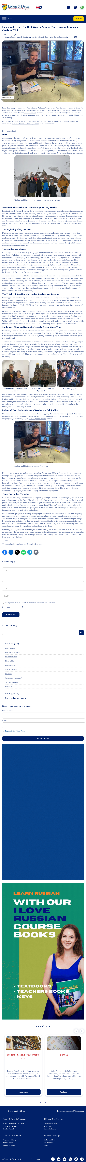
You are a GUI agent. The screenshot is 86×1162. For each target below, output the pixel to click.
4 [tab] (46, 1103)
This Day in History (11, 682)
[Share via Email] (36, 552)
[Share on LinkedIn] (11, 552)
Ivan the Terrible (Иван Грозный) (25, 124)
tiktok (76, 1159)
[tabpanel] (23, 1065)
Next (82, 1031)
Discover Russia (10, 648)
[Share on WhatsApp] (23, 552)
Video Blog (8, 674)
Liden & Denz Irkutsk (12, 1135)
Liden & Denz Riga (52, 1135)
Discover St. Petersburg (12, 652)
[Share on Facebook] (4, 552)
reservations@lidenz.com (73, 1111)
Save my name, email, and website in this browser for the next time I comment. (29, 603)
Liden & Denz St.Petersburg (14, 1119)
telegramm (82, 1159)
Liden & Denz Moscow (53, 1119)
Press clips (8, 686)
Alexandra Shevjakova (11, 35)
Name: (4, 721)
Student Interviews (11, 669)
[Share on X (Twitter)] (17, 552)
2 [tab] (42, 1103)
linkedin (58, 1159)
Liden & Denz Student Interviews (27, 37)
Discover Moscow (11, 657)
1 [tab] (40, 1103)
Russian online (63, 37)
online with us (30, 113)
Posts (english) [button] (12, 643)
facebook (53, 1159)
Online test (78, 19)
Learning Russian (10, 37)
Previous (76, 1031)
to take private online (37, 419)
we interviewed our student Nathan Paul (31, 108)
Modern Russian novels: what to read (23, 1056)
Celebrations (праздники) (13, 678)
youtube (64, 1159)
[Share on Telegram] (29, 552)
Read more (23, 1092)
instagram (70, 1159)
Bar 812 (64, 1054)
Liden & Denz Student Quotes (48, 37)
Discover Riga (9, 661)
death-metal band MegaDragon (56, 121)
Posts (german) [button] (12, 693)
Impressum (35, 1159)
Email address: (7, 711)
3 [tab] (44, 1103)
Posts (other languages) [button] (16, 698)
